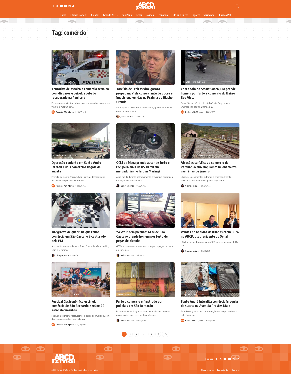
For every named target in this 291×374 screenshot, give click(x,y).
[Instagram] (69, 6)
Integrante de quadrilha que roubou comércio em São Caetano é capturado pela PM (79, 236)
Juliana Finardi (126, 116)
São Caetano (199, 82)
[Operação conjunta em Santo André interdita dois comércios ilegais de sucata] (81, 141)
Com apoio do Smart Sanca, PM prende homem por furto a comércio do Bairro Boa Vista (208, 93)
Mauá (120, 156)
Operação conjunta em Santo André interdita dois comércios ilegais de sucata (77, 166)
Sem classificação (62, 82)
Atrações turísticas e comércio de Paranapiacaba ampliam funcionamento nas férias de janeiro (209, 166)
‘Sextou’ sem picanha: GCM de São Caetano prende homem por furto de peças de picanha (142, 236)
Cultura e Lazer (205, 156)
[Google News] (66, 6)
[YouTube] (61, 6)
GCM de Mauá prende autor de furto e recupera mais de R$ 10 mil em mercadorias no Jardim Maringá (143, 166)
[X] (57, 6)
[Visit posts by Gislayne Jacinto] (118, 185)
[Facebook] (53, 6)
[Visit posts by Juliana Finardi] (118, 116)
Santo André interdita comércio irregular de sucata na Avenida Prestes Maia (209, 303)
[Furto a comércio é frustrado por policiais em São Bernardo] (145, 279)
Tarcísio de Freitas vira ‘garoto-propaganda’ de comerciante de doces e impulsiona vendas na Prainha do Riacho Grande (144, 95)
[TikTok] (73, 6)
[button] (237, 6)
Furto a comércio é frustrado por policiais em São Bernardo (139, 303)
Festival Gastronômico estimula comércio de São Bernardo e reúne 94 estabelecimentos (78, 305)
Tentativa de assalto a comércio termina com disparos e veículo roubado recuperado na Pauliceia (80, 93)
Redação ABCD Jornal (65, 112)
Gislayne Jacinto (127, 186)
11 (158, 334)
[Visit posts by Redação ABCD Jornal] (53, 112)
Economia (74, 295)
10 (151, 334)
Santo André (59, 156)
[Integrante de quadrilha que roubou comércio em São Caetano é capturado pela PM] (81, 210)
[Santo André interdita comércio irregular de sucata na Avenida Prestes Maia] (210, 279)
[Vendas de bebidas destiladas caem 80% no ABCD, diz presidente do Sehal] (210, 210)
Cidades (138, 82)
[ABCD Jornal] (145, 6)
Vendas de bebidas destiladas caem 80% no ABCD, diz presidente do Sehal (210, 234)
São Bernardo (125, 82)
